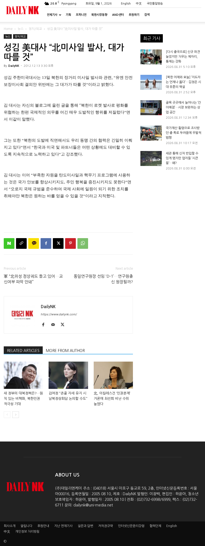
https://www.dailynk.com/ (59, 314)
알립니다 (26, 526)
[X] (58, 243)
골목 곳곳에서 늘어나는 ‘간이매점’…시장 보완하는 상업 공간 (183, 107)
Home (8, 28)
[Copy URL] (21, 243)
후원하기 (134, 14)
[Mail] (54, 325)
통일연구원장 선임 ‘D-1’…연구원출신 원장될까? (103, 279)
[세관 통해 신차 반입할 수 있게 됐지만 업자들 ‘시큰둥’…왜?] (151, 158)
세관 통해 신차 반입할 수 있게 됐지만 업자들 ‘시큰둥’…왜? (182, 158)
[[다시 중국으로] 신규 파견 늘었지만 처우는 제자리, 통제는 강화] (151, 56)
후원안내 (43, 526)
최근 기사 (151, 38)
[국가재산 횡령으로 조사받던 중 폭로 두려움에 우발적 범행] (151, 133)
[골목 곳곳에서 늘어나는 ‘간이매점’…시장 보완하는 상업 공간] (151, 107)
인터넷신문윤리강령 (131, 526)
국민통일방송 (155, 3)
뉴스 (20, 28)
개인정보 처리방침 (27, 531)
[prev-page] (7, 414)
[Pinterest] (70, 243)
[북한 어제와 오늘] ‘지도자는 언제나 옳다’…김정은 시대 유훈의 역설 (183, 82)
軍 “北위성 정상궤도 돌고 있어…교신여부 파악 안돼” (33, 279)
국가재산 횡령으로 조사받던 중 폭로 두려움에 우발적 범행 (183, 132)
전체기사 (52, 14)
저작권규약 (105, 526)
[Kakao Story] (33, 243)
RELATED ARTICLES (23, 351)
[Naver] (9, 243)
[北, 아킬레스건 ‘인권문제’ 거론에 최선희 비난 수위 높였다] (113, 375)
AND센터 (118, 14)
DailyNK (13, 65)
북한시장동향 (99, 14)
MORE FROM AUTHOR (65, 351)
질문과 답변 (85, 526)
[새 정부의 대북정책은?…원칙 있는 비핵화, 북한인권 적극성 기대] (23, 375)
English (126, 3)
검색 (146, 14)
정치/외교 (35, 28)
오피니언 (81, 14)
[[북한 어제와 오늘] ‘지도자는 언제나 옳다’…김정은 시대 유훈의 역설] (151, 82)
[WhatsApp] (82, 243)
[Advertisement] (68, 214)
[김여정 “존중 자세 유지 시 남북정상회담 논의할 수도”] (68, 375)
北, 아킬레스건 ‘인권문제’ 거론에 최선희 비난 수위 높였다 (112, 399)
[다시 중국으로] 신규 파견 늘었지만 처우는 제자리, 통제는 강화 (183, 56)
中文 (139, 3)
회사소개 (9, 526)
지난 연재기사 (63, 526)
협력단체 (155, 526)
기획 (68, 14)
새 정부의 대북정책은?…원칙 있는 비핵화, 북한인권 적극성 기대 (23, 399)
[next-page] (15, 414)
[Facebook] (46, 243)
